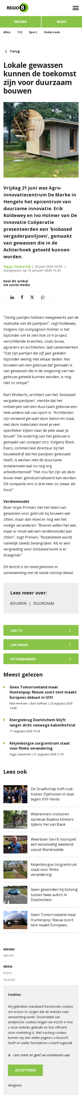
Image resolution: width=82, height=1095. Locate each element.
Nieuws (20, 21)
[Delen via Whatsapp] (43, 297)
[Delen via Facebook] (22, 297)
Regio (61, 21)
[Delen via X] (32, 297)
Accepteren (25, 1070)
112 (19, 32)
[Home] (20, 8)
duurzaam (43, 603)
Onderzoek (52, 32)
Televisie (9, 980)
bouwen (18, 603)
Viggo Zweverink (17, 266)
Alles (6, 32)
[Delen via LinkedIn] (12, 297)
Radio (7, 973)
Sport (33, 32)
